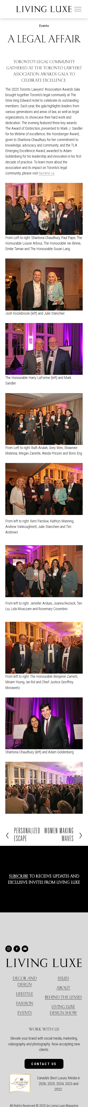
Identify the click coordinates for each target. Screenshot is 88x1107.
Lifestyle (24, 993)
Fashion (24, 1003)
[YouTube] (25, 948)
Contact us (43, 1064)
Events (44, 26)
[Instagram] (8, 948)
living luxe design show (63, 1009)
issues (63, 978)
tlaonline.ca (46, 173)
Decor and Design (25, 981)
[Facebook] (17, 948)
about (63, 987)
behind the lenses (63, 997)
